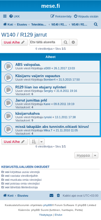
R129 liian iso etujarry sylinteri (40, 87)
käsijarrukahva (27, 113)
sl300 (47, 68)
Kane (47, 104)
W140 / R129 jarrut (24, 35)
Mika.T (48, 130)
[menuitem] (14, 16)
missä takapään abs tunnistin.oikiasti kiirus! (52, 127)
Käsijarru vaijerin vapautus (37, 76)
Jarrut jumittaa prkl (31, 100)
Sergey (48, 90)
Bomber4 (49, 79)
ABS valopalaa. (28, 65)
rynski (48, 117)
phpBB (47, 205)
